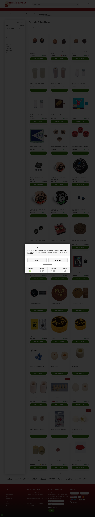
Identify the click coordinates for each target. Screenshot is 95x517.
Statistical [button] (64, 268)
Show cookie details (47, 264)
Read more (30, 253)
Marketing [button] (42, 268)
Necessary (30, 268)
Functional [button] (53, 268)
